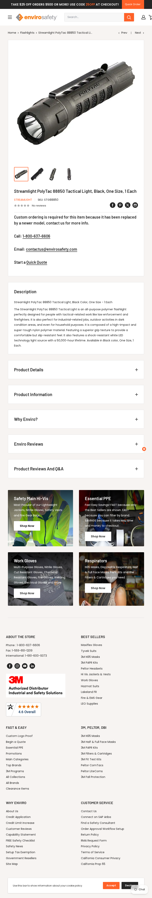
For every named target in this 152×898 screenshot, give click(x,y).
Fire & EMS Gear (91, 698)
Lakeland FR (89, 692)
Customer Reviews (19, 829)
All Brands (12, 783)
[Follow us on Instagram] (17, 666)
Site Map (12, 864)
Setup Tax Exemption (20, 852)
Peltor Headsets (92, 669)
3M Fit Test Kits (91, 759)
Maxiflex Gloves (91, 645)
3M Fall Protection (93, 777)
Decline (130, 885)
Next (138, 33)
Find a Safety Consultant (98, 823)
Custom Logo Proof (19, 736)
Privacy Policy (90, 846)
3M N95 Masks (90, 657)
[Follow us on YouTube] (25, 666)
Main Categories (17, 759)
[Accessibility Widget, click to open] (144, 449)
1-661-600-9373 (36, 656)
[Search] (129, 17)
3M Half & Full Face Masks (98, 742)
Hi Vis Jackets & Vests (96, 674)
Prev (124, 33)
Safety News (14, 846)
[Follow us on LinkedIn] (32, 666)
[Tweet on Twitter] (127, 205)
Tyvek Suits (88, 651)
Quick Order (133, 4)
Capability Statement (21, 835)
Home (12, 33)
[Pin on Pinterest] (120, 205)
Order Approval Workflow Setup (102, 829)
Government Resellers (21, 858)
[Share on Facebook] (112, 205)
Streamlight (23, 200)
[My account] (143, 17)
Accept (111, 885)
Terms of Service (92, 852)
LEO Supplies (89, 704)
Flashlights (27, 33)
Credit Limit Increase (20, 823)
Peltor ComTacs (92, 765)
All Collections (15, 777)
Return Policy (90, 835)
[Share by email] (135, 205)
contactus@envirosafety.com (51, 249)
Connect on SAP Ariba (96, 817)
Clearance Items (17, 789)
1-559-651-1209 (22, 650)
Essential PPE (14, 748)
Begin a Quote (16, 742)
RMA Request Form (94, 841)
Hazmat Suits (90, 686)
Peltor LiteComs (92, 771)
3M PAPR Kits (89, 663)
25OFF (90, 4)
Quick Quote (36, 262)
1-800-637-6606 (36, 236)
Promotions (14, 754)
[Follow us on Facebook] (9, 666)
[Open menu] (10, 17)
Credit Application (18, 817)
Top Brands (13, 765)
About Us (12, 811)
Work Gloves (89, 680)
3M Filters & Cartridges (96, 754)
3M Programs (15, 771)
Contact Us (89, 811)
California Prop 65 (93, 864)
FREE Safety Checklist (20, 841)
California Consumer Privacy (100, 858)
